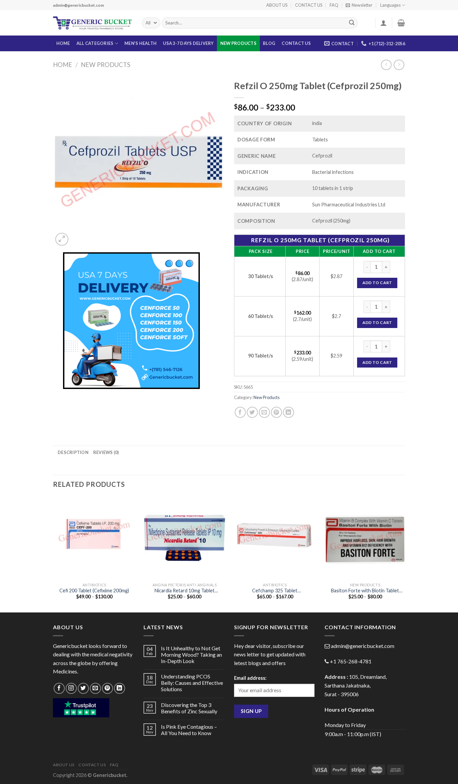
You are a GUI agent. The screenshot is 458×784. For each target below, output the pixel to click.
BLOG (269, 43)
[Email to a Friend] (264, 412)
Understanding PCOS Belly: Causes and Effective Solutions (192, 682)
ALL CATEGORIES (95, 43)
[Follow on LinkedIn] (119, 688)
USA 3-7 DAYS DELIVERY (188, 43)
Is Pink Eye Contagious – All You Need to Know (189, 729)
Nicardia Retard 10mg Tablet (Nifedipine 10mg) (185, 591)
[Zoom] (61, 239)
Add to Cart (377, 282)
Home (62, 64)
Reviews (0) (106, 452)
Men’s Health (140, 43)
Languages (390, 5)
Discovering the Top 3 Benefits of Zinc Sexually (189, 708)
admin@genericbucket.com (362, 646)
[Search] (351, 23)
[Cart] (401, 22)
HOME (63, 43)
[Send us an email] (95, 688)
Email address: (250, 678)
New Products (238, 43)
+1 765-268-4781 (350, 661)
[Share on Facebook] (240, 412)
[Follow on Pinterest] (107, 688)
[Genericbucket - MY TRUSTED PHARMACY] (92, 23)
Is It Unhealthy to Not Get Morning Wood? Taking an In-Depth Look (191, 654)
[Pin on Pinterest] (276, 412)
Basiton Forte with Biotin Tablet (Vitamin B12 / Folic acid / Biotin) (365, 591)
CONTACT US (308, 5)
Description (73, 452)
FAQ (334, 5)
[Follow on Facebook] (59, 688)
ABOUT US (276, 5)
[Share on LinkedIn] (288, 412)
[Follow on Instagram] (71, 688)
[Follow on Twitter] (83, 688)
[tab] (73, 452)
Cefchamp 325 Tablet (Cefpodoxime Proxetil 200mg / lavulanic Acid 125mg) (274, 591)
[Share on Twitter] (252, 412)
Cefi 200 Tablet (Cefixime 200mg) (94, 590)
